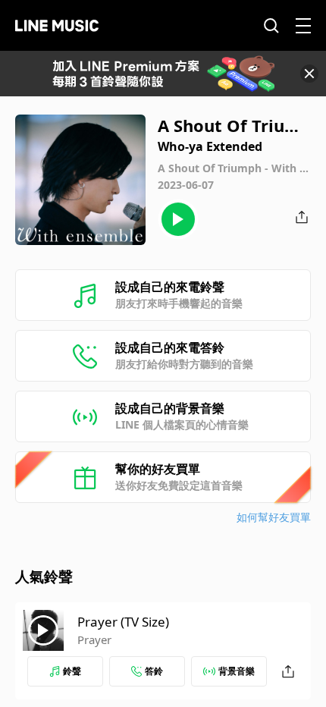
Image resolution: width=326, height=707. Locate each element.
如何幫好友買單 (274, 517)
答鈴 (154, 671)
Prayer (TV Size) (123, 621)
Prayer (94, 639)
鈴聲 (72, 671)
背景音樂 (236, 671)
